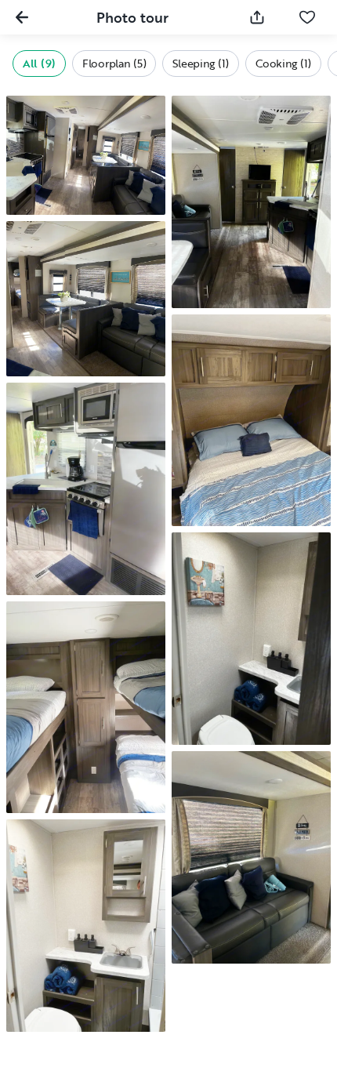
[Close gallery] (22, 17)
